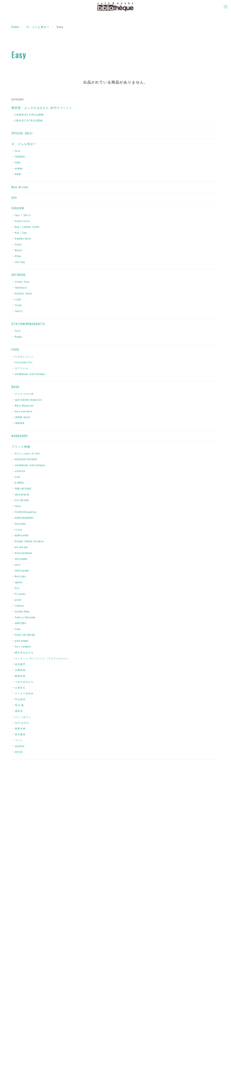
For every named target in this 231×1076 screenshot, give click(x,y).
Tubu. (18, 629)
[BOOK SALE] (22, 417)
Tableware (21, 287)
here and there (23, 411)
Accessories (22, 221)
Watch (18, 250)
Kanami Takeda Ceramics (29, 541)
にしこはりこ (23, 716)
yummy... (20, 168)
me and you (21, 547)
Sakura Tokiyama (25, 617)
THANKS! (20, 156)
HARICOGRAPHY (24, 517)
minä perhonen (23, 553)
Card (18, 330)
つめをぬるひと (24, 681)
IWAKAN (20, 423)
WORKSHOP (20, 436)
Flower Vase (22, 281)
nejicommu (21, 558)
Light (18, 299)
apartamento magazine (28, 399)
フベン (19, 740)
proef (18, 599)
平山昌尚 (20, 699)
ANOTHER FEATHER (26, 459)
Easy (18, 150)
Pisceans (20, 594)
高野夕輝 (20, 728)
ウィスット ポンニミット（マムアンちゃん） (42, 658)
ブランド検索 (21, 446)
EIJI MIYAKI (22, 500)
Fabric (19, 311)
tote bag (20, 262)
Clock (18, 305)
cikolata (20, 471)
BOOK (15, 387)
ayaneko (19, 746)
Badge (18, 336)
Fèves (18, 506)
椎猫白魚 (20, 675)
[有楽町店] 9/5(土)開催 (29, 114)
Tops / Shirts (23, 215)
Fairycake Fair (24, 362)
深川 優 (19, 705)
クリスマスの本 (24, 393)
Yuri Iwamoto (23, 646)
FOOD (15, 349)
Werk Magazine (24, 405)
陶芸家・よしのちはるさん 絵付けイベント (42, 107)
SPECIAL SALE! (22, 133)
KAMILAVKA (22, 535)
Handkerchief (23, 238)
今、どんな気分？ (38, 27)
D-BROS (19, 482)
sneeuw (19, 605)
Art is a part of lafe (27, 453)
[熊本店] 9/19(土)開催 (29, 120)
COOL (18, 162)
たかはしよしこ (24, 356)
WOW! (18, 174)
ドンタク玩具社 (24, 693)
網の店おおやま (24, 652)
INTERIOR (18, 275)
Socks (18, 244)
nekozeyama (22, 570)
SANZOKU (20, 623)
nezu (18, 564)
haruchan (20, 523)
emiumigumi (22, 494)
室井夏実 (20, 734)
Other (18, 256)
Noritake (20, 576)
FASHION (18, 208)
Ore (17, 588)
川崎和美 (20, 670)
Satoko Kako (22, 611)
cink (17, 476)
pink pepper (22, 640)
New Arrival (20, 187)
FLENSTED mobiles (26, 512)
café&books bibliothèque (30, 374)
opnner (19, 582)
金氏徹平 (20, 664)
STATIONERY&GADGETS (28, 324)
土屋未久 (20, 687)
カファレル (21, 368)
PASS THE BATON (25, 634)
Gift (14, 197)
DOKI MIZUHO (23, 488)
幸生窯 (19, 751)
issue (18, 529)
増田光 (19, 711)
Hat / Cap (20, 232)
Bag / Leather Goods (27, 226)
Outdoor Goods (24, 293)
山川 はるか (22, 722)
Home (15, 27)
